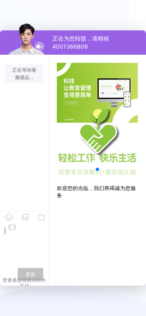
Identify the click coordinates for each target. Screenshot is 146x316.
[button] (97, 169)
